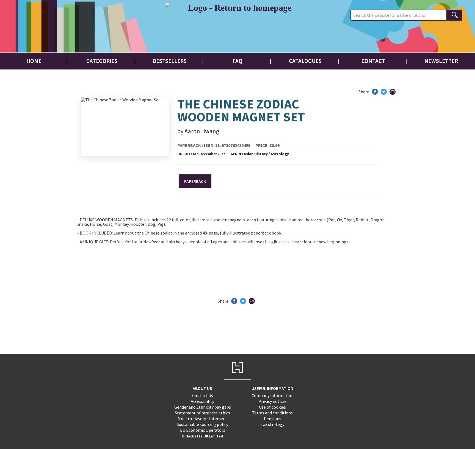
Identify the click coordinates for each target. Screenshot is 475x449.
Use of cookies (272, 407)
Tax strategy (272, 424)
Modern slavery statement (202, 418)
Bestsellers (170, 61)
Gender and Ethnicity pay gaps (202, 407)
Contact (373, 61)
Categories (101, 61)
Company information (273, 395)
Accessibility (202, 401)
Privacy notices (272, 401)
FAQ (237, 61)
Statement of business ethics (202, 412)
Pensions (272, 418)
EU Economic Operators (202, 430)
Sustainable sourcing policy (202, 424)
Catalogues (305, 61)
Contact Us (202, 395)
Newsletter (441, 61)
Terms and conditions (272, 412)
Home (34, 61)
